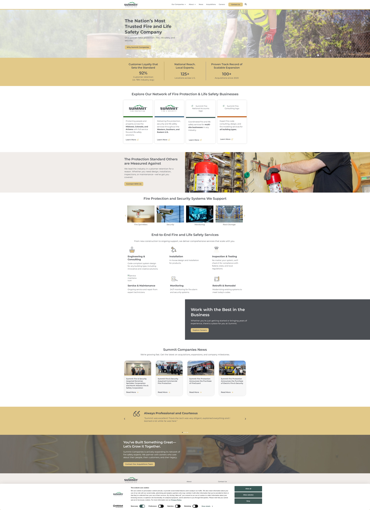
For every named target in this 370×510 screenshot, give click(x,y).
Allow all (248, 488)
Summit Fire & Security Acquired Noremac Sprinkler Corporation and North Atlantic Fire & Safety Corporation (137, 383)
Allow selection (248, 495)
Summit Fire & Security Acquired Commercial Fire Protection (168, 381)
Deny (248, 501)
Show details (206, 506)
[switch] (161, 506)
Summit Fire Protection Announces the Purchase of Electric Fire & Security (232, 381)
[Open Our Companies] (185, 4)
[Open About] (195, 4)
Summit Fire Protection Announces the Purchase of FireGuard (200, 381)
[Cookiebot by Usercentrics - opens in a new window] (118, 506)
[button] (125, 216)
